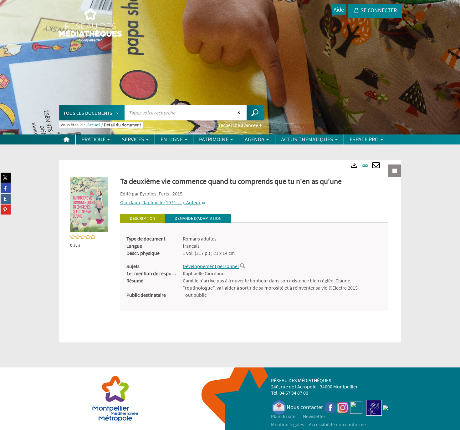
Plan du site (283, 416)
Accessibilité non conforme (337, 424)
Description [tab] (142, 218)
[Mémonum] (385, 407)
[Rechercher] (242, 266)
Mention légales (287, 424)
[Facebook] (330, 407)
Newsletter (314, 416)
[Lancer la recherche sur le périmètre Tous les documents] (255, 112)
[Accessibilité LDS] (374, 407)
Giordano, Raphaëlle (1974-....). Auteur (160, 202)
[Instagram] (343, 407)
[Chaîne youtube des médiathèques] (356, 407)
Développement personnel (211, 266)
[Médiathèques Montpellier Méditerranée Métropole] (90, 25)
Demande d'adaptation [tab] (198, 218)
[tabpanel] (253, 267)
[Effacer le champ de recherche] (239, 112)
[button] (89, 203)
